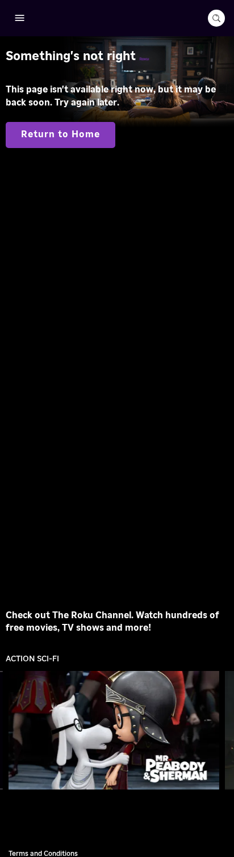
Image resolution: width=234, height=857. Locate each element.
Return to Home (60, 134)
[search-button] (216, 18)
